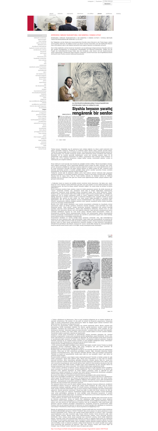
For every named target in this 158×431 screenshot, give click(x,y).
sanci (44, 135)
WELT (45, 63)
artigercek (43, 99)
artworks (60, 13)
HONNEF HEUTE (42, 149)
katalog (118, 13)
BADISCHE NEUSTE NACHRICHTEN (37, 48)
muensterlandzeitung (40, 91)
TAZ (45, 62)
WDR (45, 84)
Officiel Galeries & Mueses (38, 111)
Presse (100, 13)
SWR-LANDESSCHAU (41, 74)
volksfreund (42, 65)
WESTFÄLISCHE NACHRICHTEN (39, 104)
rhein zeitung (42, 133)
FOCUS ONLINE (42, 79)
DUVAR (44, 125)
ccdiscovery (42, 68)
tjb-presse (43, 51)
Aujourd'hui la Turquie (40, 123)
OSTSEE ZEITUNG (42, 116)
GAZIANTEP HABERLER (40, 147)
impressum (52, 15)
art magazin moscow (40, 132)
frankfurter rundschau (40, 58)
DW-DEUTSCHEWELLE (41, 86)
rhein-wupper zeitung (40, 137)
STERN (44, 72)
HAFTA (44, 145)
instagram (91, 1)
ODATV (44, 97)
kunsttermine (42, 121)
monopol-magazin (41, 75)
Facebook (99, 1)
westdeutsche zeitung (40, 50)
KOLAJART (44, 89)
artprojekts (70, 13)
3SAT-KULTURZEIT (42, 70)
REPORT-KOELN (42, 82)
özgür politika (42, 140)
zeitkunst (43, 138)
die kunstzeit (42, 108)
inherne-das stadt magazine (38, 106)
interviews (80, 13)
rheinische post (41, 56)
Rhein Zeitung (42, 41)
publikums (109, 13)
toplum (44, 126)
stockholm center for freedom (37, 67)
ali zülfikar (90, 13)
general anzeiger (41, 114)
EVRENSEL (43, 142)
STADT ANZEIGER (42, 39)
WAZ (45, 55)
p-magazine (42, 113)
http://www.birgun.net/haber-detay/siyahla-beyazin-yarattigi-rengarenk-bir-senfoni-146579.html (79, 429)
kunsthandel (42, 128)
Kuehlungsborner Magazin (38, 120)
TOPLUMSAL (43, 144)
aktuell (51, 13)
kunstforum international (39, 46)
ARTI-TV (44, 80)
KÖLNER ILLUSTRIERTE (41, 43)
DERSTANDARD (42, 77)
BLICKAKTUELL (43, 96)
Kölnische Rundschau (40, 38)
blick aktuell (42, 130)
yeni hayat (43, 53)
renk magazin (42, 118)
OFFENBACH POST (42, 44)
